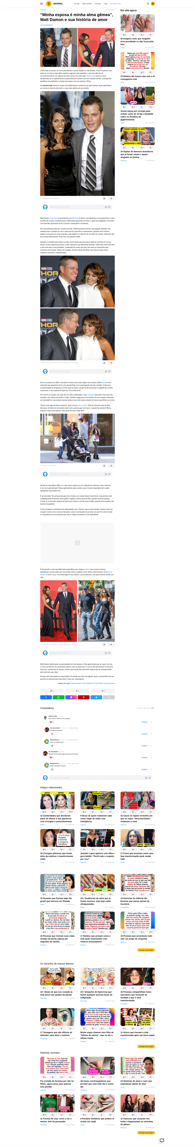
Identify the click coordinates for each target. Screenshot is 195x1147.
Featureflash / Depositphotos (104, 683)
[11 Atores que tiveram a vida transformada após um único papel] (137, 1017)
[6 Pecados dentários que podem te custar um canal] (97, 1103)
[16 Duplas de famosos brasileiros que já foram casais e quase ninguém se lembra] (137, 136)
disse (103, 382)
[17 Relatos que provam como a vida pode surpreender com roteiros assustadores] (97, 921)
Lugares (83, 825)
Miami (74, 218)
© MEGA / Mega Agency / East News (68, 644)
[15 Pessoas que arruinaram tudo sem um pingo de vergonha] (137, 921)
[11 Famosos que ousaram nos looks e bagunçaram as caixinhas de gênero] (137, 1103)
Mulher (42, 825)
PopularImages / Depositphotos (81, 683)
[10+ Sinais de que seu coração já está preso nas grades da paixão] (57, 977)
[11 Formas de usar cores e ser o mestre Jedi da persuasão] (57, 1103)
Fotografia (123, 1004)
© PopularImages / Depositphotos (49, 198)
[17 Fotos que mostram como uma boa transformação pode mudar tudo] (137, 838)
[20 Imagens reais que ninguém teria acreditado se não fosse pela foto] (137, 23)
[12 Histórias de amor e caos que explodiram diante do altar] (137, 1066)
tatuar (87, 569)
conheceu (53, 218)
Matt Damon (90, 76)
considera (90, 395)
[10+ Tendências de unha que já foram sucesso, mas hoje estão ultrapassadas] (97, 883)
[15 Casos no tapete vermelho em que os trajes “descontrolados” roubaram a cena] (137, 800)
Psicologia (43, 998)
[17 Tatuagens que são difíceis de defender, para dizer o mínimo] (57, 1017)
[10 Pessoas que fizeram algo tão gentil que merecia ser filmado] (57, 883)
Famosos (43, 10)
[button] (51, 691)
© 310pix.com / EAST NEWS (48, 465)
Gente (122, 47)
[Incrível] (54, 4)
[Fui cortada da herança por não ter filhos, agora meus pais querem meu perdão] (57, 1066)
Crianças (43, 945)
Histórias (83, 945)
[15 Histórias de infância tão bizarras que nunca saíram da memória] (137, 883)
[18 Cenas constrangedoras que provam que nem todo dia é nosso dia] (97, 1066)
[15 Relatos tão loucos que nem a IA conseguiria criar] (137, 61)
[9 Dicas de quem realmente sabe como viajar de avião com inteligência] (97, 800)
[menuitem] (77, 3)
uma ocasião (82, 405)
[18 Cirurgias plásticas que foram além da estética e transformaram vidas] (57, 838)
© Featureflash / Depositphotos (48, 644)
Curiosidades (124, 907)
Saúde (82, 1125)
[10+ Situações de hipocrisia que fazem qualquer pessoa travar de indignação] (97, 977)
